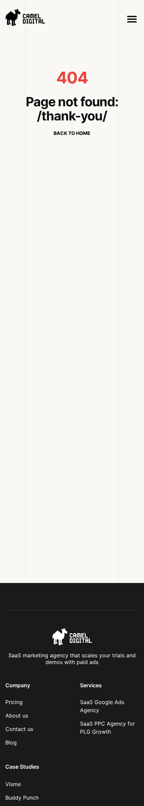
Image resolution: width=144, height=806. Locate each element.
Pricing (14, 702)
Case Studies (22, 766)
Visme (13, 784)
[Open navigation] (131, 19)
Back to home (72, 133)
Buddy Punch (22, 797)
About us (16, 715)
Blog (11, 742)
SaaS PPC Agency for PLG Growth (107, 727)
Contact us (19, 729)
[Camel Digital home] (37, 19)
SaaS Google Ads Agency (102, 706)
